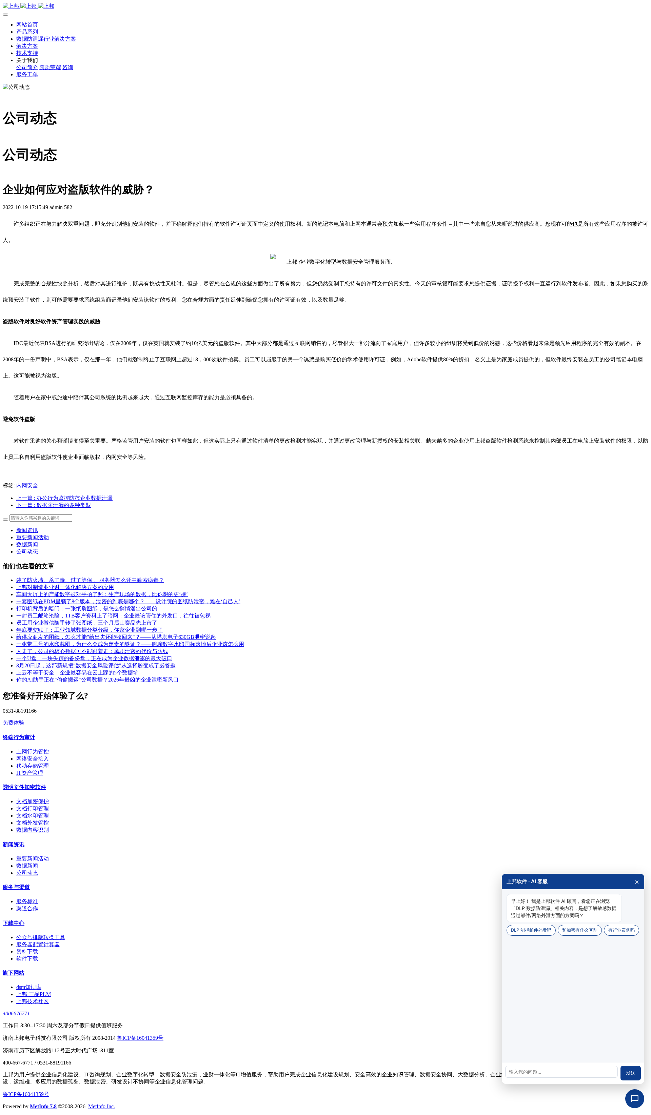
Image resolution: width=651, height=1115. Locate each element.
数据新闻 (27, 544)
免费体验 (13, 723)
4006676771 (16, 1013)
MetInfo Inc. (101, 1106)
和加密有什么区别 (579, 930)
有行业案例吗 (621, 930)
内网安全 (27, 485)
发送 (630, 1073)
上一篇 (64, 498)
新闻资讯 (27, 530)
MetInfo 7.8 (43, 1106)
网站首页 (27, 24)
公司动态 (27, 551)
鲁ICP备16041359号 (140, 1038)
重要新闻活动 (32, 537)
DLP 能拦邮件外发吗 (531, 930)
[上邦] (325, 6)
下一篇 (53, 505)
